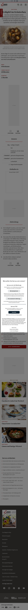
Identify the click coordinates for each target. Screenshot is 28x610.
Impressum (14, 327)
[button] (14, 312)
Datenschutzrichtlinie (14, 329)
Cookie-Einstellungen (14, 331)
